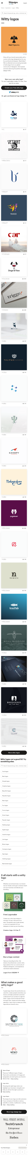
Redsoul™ (5, 191)
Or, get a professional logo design (13, 96)
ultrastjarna (5, 309)
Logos (13, 8)
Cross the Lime (6, 278)
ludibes (4, 341)
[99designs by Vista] (13, 2)
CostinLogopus (6, 254)
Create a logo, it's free (10, 930)
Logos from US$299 (10, 972)
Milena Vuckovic (6, 160)
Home (2, 8)
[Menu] (2, 2)
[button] (26, 1145)
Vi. (3, 129)
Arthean (4, 372)
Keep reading (14, 1078)
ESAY (25, 54)
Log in (25, 3)
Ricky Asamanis (6, 528)
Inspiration (8, 8)
